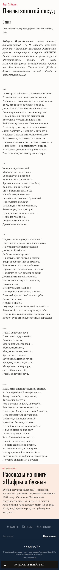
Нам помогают (44, 526)
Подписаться (49, 536)
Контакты (27, 526)
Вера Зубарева (10, 4)
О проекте (12, 526)
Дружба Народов (35, 28)
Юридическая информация (29, 557)
